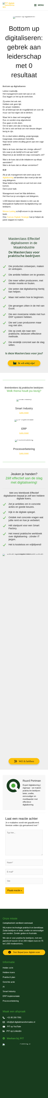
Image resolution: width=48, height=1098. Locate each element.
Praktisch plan (9, 977)
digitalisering (8, 177)
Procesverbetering (11, 1001)
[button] (24, 363)
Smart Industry (9, 991)
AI (4, 987)
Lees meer (24, 413)
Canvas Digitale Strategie (18, 217)
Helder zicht (8, 968)
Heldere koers (9, 972)
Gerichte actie (9, 982)
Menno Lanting (9, 211)
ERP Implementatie (11, 996)
